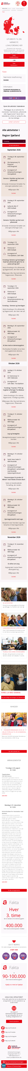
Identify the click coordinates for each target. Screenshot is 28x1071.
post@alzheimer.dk (15, 1057)
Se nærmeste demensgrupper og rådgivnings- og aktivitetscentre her (12, 90)
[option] (14, 725)
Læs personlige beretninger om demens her (13, 697)
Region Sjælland (20, 8)
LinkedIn (10, 1040)
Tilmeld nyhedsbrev (14, 1021)
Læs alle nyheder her (14, 751)
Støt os (13, 98)
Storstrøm (13, 10)
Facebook (10, 1028)
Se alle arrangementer (14, 890)
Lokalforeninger (6, 10)
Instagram (10, 1036)
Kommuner (20, 10)
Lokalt (13, 8)
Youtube (10, 1032)
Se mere (14, 193)
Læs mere (4, 795)
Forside (9, 8)
